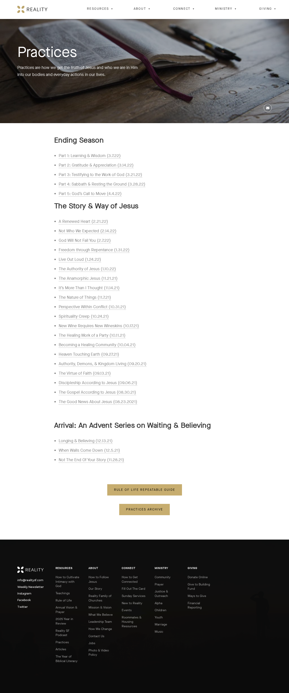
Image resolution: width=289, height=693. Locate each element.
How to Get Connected (130, 579)
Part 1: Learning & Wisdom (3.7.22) (90, 155)
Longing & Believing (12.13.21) (86, 441)
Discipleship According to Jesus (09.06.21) (98, 382)
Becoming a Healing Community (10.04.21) (97, 345)
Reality (32, 570)
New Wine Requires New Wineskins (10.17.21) (99, 326)
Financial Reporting (195, 605)
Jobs (92, 643)
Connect (181, 9)
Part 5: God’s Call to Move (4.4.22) (90, 193)
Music (159, 632)
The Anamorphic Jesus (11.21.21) (88, 278)
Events (127, 610)
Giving (265, 9)
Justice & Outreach (161, 593)
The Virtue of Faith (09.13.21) (85, 373)
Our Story (95, 589)
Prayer (159, 584)
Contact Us (96, 636)
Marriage (161, 624)
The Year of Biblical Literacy (66, 658)
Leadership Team (100, 622)
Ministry (224, 9)
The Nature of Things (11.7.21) (85, 297)
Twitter (21, 606)
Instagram (21, 593)
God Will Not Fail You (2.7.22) (85, 240)
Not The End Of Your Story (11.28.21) (91, 460)
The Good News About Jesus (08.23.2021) (98, 401)
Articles (61, 649)
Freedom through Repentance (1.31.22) (94, 250)
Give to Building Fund (199, 586)
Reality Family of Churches (100, 598)
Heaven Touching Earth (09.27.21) (89, 354)
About (140, 9)
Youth (159, 617)
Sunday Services (133, 596)
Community (162, 577)
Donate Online (198, 577)
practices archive (144, 509)
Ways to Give (197, 596)
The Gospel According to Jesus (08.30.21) (97, 392)
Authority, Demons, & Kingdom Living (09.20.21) (103, 363)
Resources (98, 9)
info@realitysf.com (21, 580)
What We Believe (101, 615)
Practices (62, 642)
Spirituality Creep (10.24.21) (84, 316)
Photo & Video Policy (99, 652)
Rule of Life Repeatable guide (144, 490)
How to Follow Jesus (99, 579)
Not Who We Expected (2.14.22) (88, 231)
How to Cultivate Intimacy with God (67, 581)
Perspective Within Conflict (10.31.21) (92, 307)
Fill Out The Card (133, 589)
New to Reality (132, 603)
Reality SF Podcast (63, 633)
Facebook (21, 600)
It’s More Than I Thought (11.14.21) (89, 288)
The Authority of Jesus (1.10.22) (87, 269)
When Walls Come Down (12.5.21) (89, 450)
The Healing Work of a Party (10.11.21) (92, 335)
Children (160, 610)
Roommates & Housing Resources (131, 621)
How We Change (100, 629)
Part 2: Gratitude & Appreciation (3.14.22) (96, 165)
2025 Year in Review (64, 621)
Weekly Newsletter (21, 587)
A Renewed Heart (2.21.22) (83, 221)
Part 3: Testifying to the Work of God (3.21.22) (100, 174)
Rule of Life (64, 600)
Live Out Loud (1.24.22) (80, 259)
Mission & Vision (100, 607)
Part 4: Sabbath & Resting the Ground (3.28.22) (102, 184)
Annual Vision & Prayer (66, 609)
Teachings (63, 593)
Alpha (158, 603)
